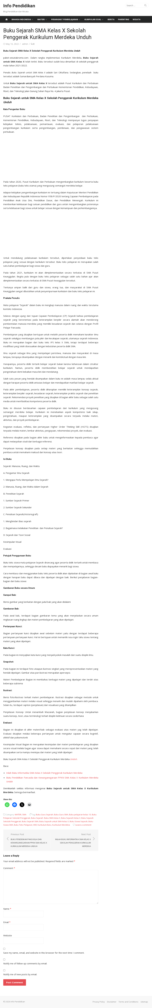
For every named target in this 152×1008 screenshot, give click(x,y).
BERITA (111, 19)
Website (7, 935)
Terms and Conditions (128, 1001)
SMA (24, 814)
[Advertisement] (50, 156)
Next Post (73, 840)
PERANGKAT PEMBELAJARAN (64, 19)
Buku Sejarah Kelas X (70, 818)
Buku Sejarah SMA (30, 821)
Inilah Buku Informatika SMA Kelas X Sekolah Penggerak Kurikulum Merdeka (44, 772)
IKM (35, 824)
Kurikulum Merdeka (61, 824)
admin (25, 43)
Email (6, 922)
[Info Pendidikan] (6, 19)
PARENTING (123, 19)
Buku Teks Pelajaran (23, 824)
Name (7, 908)
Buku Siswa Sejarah (79, 821)
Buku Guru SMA (61, 814)
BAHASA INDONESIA (21, 19)
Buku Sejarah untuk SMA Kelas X (54, 821)
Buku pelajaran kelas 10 (80, 814)
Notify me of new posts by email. (20, 974)
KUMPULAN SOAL (92, 19)
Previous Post (29, 840)
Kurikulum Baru (44, 824)
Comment (9, 868)
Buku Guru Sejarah (44, 814)
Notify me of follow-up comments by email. (25, 963)
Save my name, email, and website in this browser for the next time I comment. (43, 952)
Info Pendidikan (19, 5)
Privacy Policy (99, 1001)
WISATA (136, 19)
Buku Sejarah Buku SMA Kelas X (45, 818)
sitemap (144, 1001)
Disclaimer (111, 1001)
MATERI (41, 19)
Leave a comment (83, 824)
